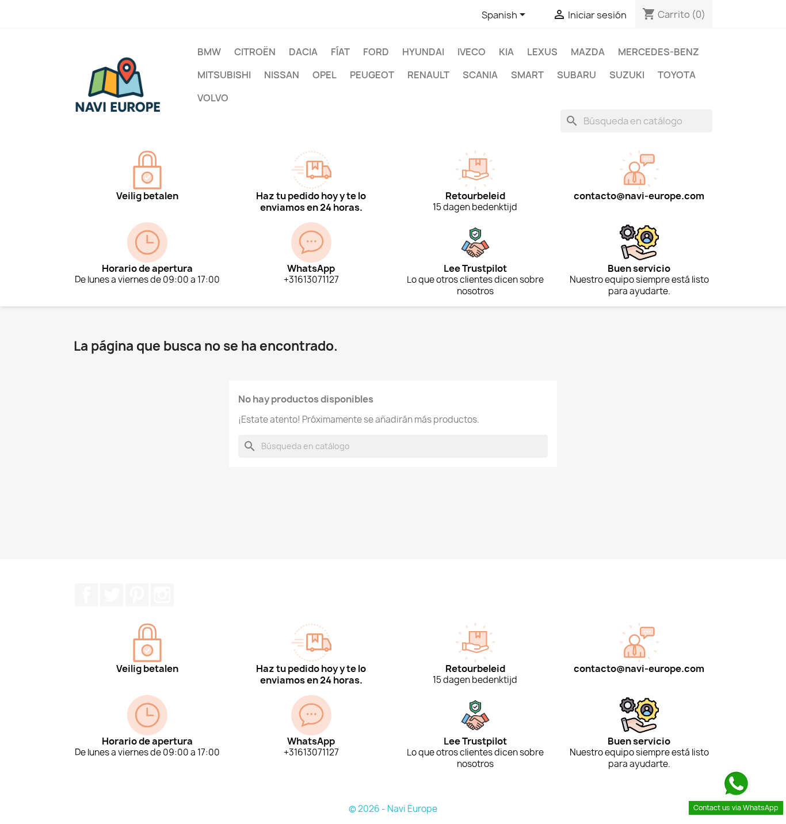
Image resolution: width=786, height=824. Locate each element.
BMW (209, 51)
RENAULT (428, 75)
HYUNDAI (423, 51)
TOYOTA (677, 75)
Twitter (111, 594)
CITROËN (255, 51)
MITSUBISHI (224, 75)
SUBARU (576, 75)
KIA (506, 51)
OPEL (324, 75)
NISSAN (281, 75)
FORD (376, 51)
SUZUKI (626, 75)
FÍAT (340, 51)
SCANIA (480, 75)
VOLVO (212, 98)
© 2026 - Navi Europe (393, 809)
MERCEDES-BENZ (658, 51)
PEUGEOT (372, 75)
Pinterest (136, 594)
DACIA (303, 51)
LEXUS (542, 51)
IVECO (471, 51)
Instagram (162, 594)
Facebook (86, 594)
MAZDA (588, 51)
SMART (527, 75)
